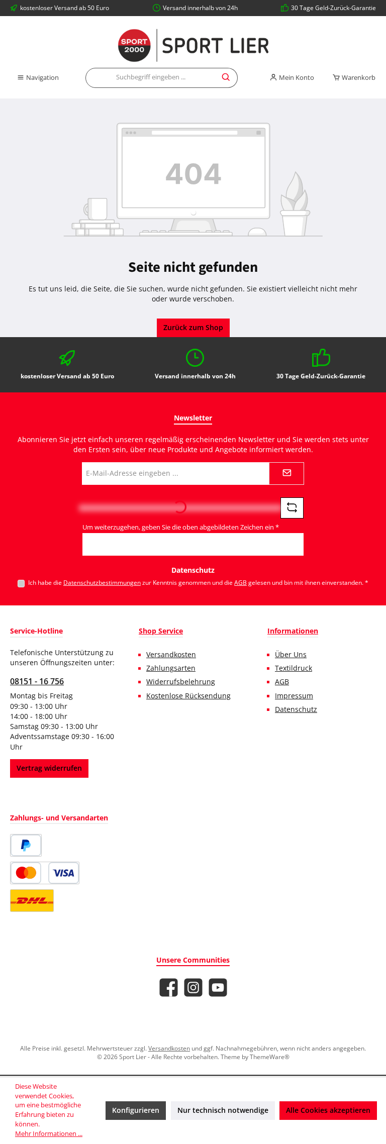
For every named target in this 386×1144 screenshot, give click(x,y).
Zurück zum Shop (193, 327)
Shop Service (161, 631)
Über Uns (291, 654)
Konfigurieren (135, 1110)
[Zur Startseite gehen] (193, 45)
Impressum (294, 695)
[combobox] (150, 78)
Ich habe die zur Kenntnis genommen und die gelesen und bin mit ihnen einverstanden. (198, 582)
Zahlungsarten (171, 668)
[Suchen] (226, 78)
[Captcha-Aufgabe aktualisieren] (292, 507)
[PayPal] (26, 845)
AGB (240, 582)
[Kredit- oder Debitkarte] (44, 873)
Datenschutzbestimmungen (102, 582)
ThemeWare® (270, 1057)
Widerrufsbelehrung (180, 681)
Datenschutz (296, 709)
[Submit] (286, 473)
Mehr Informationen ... (48, 1133)
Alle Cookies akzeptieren (328, 1110)
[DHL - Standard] (32, 900)
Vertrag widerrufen (49, 768)
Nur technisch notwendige (222, 1110)
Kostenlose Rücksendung (188, 695)
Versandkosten (171, 654)
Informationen (292, 631)
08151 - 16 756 (37, 681)
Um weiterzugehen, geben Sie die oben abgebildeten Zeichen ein (180, 527)
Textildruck (293, 668)
